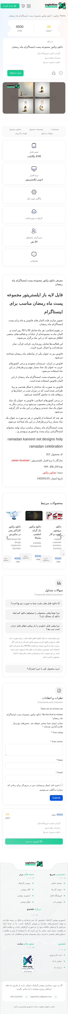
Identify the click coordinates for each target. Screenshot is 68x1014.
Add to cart (15, 73)
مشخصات (55, 129)
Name (59, 760)
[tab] (34, 603)
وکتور (56, 16)
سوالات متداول (47, 133)
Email (59, 773)
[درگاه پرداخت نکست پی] (27, 971)
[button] (8, 537)
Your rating (57, 732)
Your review (56, 742)
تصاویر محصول (15, 129)
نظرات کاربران (21, 133)
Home (62, 16)
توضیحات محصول (36, 129)
